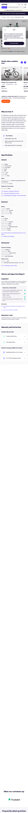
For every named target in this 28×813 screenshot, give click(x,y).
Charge (12, 17)
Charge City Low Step (19, 17)
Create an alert (5, 101)
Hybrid (8, 17)
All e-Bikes (4, 17)
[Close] (15, 1)
